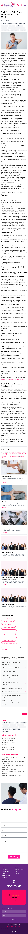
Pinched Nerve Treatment (8, 738)
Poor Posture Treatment (8, 747)
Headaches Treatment (9, 621)
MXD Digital (11, 929)
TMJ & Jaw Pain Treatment (9, 637)
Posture (15, 23)
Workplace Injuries (12, 28)
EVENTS (17, 873)
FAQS (3, 873)
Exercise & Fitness (5, 30)
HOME (4, 867)
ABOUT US (5, 869)
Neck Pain (4, 23)
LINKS (16, 871)
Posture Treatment (8, 624)
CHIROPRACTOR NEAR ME (6, 876)
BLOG (16, 867)
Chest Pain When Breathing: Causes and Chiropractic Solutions (12, 776)
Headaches (10, 23)
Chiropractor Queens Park (9, 769)
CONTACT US (5, 871)
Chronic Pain (4, 28)
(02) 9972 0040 (14, 886)
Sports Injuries (4, 25)
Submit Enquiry (14, 857)
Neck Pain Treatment (8, 618)
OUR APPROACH (19, 869)
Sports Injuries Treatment (9, 630)
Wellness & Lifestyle (14, 30)
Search (24, 714)
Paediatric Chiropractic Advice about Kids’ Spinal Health (13, 762)
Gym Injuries (12, 25)
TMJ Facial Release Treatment (9, 740)
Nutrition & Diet (21, 28)
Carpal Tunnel (22, 23)
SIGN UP (14, 919)
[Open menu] (25, 5)
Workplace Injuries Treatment (10, 643)
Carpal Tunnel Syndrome (8, 742)
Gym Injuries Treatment (9, 634)
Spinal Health (23, 30)
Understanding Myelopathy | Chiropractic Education (13, 772)
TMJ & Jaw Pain (19, 25)
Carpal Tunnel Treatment (9, 627)
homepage (4, 649)
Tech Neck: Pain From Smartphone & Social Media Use (13, 766)
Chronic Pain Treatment (9, 640)
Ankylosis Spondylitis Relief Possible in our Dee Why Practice (14, 758)
